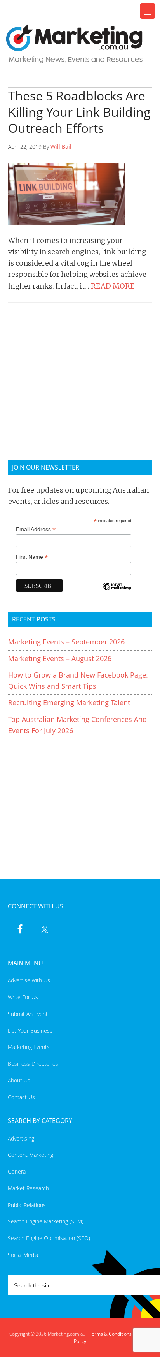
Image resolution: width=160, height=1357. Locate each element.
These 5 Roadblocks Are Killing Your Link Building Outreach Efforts (79, 111)
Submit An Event (28, 1013)
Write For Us (23, 997)
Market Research (28, 1188)
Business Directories (33, 1063)
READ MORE (112, 286)
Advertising (21, 1138)
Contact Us (21, 1097)
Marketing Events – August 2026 (59, 658)
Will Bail (60, 146)
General (17, 1171)
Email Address (36, 529)
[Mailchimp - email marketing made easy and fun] (117, 591)
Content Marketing (30, 1154)
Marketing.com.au (75, 43)
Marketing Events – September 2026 (66, 641)
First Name (32, 557)
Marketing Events (29, 1047)
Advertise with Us (29, 980)
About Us (19, 1080)
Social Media (23, 1254)
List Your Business (30, 1030)
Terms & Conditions (110, 1334)
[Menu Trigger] (147, 11)
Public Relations (27, 1205)
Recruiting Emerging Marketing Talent (69, 702)
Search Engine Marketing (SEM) (45, 1221)
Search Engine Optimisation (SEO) (49, 1238)
